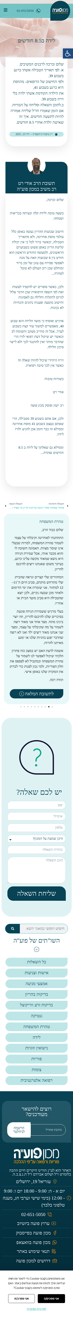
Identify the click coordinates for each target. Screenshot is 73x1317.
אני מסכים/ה (51, 1298)
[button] (68, 53)
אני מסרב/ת (21, 1298)
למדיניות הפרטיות (36, 1309)
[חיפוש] (12, 928)
